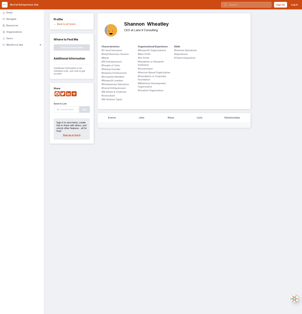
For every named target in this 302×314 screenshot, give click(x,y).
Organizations (12, 32)
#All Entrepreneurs (111, 61)
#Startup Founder (110, 69)
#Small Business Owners (115, 54)
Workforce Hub (12, 44)
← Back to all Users (65, 24)
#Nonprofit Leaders (112, 80)
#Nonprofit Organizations (152, 50)
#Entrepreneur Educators (115, 84)
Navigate (9, 19)
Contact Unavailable (71, 47)
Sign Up (280, 4)
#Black (105, 57)
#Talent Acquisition (185, 57)
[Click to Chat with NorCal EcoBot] (294, 298)
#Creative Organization (150, 90)
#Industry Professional (113, 73)
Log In (294, 4)
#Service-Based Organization (154, 72)
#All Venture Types (111, 99)
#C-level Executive (111, 50)
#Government (145, 68)
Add (84, 109)
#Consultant (108, 95)
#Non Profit (144, 54)
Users (7, 38)
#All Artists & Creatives (113, 91)
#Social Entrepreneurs (113, 88)
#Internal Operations (185, 50)
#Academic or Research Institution (151, 63)
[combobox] (246, 5)
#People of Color (110, 65)
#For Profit (143, 57)
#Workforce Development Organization (152, 85)
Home (7, 12)
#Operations (181, 54)
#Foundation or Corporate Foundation (152, 78)
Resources (10, 25)
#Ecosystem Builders (112, 76)
